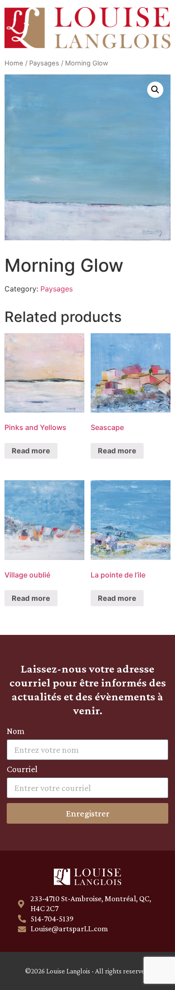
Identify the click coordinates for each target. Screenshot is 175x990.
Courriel (22, 769)
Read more (31, 450)
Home (13, 63)
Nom (16, 731)
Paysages (44, 63)
